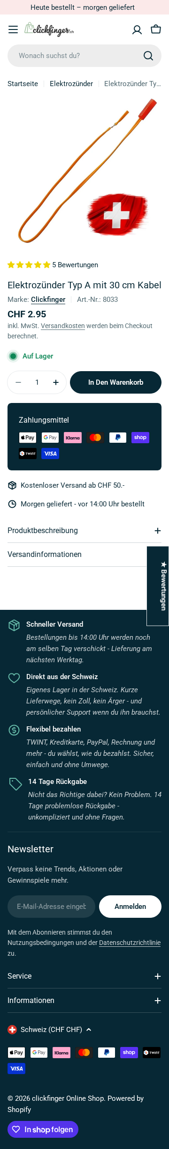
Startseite (23, 84)
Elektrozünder (71, 84)
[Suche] (148, 55)
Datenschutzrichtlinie (130, 942)
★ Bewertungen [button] (164, 585)
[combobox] (84, 55)
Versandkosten (63, 325)
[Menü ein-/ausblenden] (13, 29)
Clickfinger (48, 299)
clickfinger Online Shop (68, 1098)
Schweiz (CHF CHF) (51, 1029)
